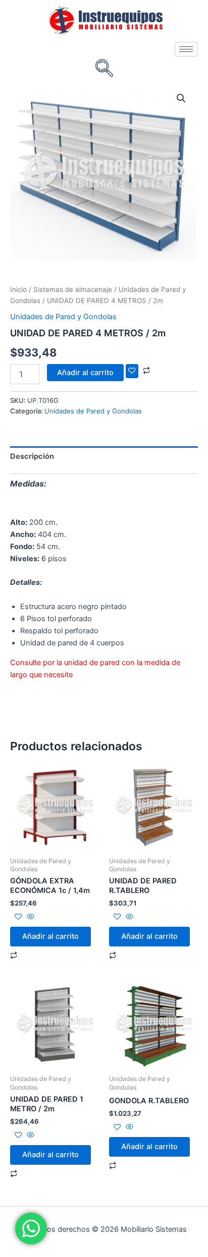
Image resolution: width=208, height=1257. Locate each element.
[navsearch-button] (104, 69)
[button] (181, 98)
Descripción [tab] (32, 456)
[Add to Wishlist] (132, 371)
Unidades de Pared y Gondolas (63, 316)
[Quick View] (29, 917)
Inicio (18, 289)
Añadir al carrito (85, 372)
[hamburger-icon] (186, 49)
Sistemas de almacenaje (72, 289)
